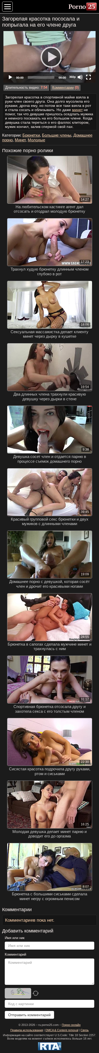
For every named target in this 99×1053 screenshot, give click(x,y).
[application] (49, 57)
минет (77, 110)
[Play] (49, 56)
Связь (85, 1030)
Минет (20, 140)
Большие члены (56, 135)
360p (72, 76)
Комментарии (63, 87)
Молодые (36, 140)
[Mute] (80, 77)
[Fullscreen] (88, 77)
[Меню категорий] (7, 7)
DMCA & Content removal (61, 1030)
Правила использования (26, 1030)
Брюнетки (31, 135)
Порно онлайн (71, 1024)
